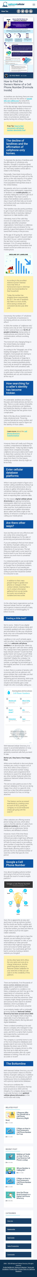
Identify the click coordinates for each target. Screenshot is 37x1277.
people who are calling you (18, 100)
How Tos (4, 11)
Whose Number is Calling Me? (23, 1169)
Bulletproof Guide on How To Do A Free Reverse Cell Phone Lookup (23, 1157)
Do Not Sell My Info (8, 1267)
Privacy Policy (13, 1269)
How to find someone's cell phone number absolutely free (16, 128)
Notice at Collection (21, 1267)
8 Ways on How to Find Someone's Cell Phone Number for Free (24, 1131)
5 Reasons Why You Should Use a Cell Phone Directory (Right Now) (18, 1116)
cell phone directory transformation (17, 433)
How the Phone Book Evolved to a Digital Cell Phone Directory (23, 1195)
